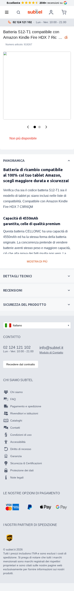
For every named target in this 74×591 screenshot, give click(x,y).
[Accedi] (51, 12)
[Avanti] (46, 127)
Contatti (15, 427)
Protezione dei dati (22, 470)
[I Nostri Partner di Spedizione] (9, 538)
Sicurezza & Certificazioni (26, 463)
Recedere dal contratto (20, 364)
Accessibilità (17, 441)
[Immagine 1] (34, 127)
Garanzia (16, 456)
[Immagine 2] (39, 127)
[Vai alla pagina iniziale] (35, 11)
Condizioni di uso (21, 434)
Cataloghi (16, 420)
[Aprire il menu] (8, 12)
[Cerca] (18, 12)
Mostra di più (37, 261)
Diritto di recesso (20, 449)
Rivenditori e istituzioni (24, 413)
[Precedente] (28, 127)
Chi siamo (16, 392)
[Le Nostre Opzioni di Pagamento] (12, 507)
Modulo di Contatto (51, 352)
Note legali (16, 477)
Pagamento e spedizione (25, 406)
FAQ (13, 399)
